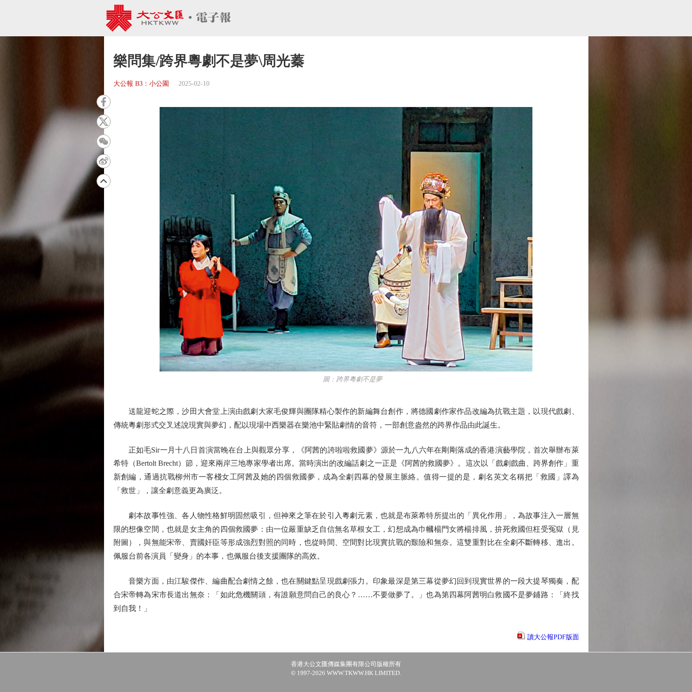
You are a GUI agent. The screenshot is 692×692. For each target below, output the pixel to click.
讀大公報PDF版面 (553, 637)
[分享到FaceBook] (104, 102)
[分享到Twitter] (104, 122)
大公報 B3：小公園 (141, 83)
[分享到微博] (104, 161)
